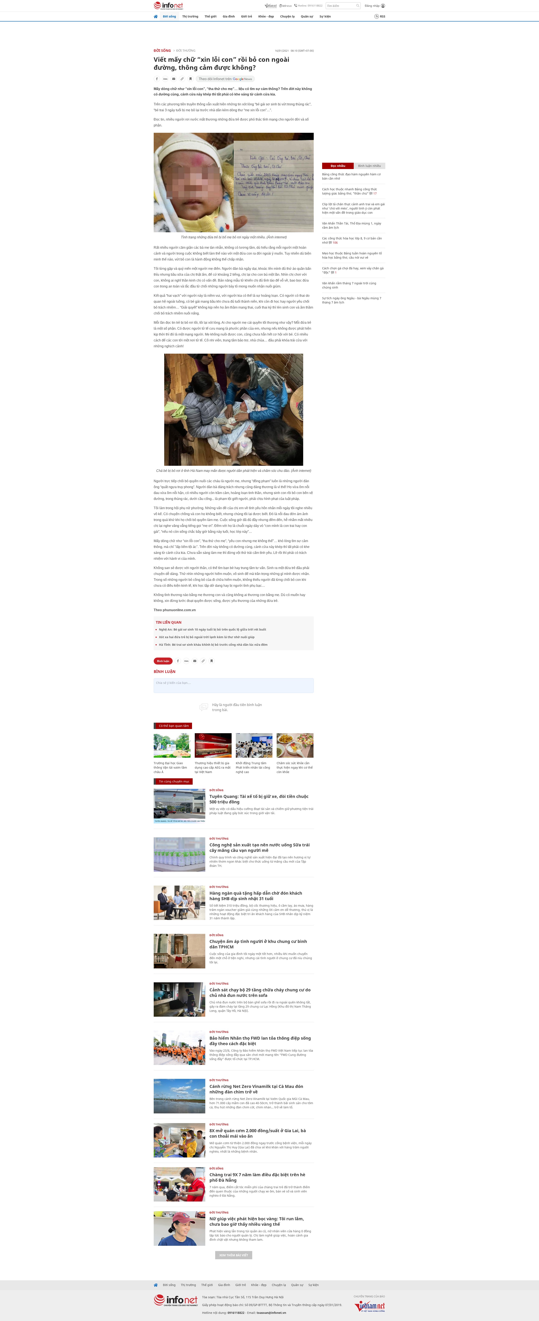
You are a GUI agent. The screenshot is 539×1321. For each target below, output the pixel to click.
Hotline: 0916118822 (310, 5)
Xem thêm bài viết (233, 1255)
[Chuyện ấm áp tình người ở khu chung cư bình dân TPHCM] (179, 951)
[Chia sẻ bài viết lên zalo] (165, 79)
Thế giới (210, 16)
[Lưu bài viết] (190, 79)
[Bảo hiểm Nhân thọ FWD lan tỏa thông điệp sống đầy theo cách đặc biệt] (179, 1048)
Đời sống (169, 16)
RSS (382, 16)
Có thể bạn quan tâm (174, 726)
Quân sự (307, 16)
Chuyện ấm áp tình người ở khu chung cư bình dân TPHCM (258, 944)
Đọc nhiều (338, 166)
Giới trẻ (246, 16)
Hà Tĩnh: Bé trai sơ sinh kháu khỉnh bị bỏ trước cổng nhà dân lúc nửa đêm (213, 645)
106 (335, 242)
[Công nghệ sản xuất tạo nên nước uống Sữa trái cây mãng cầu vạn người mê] (179, 854)
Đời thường (185, 50)
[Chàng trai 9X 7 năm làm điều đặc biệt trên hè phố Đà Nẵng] (179, 1184)
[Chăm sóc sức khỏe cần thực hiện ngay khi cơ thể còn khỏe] (295, 745)
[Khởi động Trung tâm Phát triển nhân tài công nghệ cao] (254, 745)
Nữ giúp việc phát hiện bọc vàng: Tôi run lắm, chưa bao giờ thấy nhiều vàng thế (256, 1221)
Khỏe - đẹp (266, 16)
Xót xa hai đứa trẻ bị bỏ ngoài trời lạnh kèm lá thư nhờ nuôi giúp (207, 637)
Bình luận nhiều (369, 166)
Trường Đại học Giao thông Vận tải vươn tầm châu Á (170, 767)
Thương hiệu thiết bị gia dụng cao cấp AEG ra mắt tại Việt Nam (213, 767)
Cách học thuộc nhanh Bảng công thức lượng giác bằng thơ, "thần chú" (349, 191)
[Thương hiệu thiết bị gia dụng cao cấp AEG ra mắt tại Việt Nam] (213, 745)
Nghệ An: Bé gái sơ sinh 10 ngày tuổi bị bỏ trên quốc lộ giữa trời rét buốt (212, 629)
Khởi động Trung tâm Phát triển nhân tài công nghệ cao (253, 767)
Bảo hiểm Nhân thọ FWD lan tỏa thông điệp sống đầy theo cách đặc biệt (260, 1040)
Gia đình (229, 16)
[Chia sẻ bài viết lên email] (174, 79)
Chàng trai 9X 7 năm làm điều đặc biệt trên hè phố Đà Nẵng (257, 1177)
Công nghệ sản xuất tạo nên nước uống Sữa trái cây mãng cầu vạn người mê (259, 847)
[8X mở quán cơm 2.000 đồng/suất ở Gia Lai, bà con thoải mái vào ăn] (179, 1140)
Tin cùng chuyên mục (174, 781)
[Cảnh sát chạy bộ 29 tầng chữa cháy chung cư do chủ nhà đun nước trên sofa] (179, 999)
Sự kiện (325, 16)
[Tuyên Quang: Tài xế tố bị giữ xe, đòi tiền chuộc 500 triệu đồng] (179, 806)
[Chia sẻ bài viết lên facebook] (157, 79)
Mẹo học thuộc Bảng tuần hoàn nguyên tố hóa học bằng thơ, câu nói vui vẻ (352, 255)
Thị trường (190, 16)
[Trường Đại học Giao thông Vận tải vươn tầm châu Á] (172, 745)
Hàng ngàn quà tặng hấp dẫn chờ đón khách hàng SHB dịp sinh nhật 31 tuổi (255, 895)
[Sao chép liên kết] (182, 79)
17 (374, 193)
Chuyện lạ (287, 16)
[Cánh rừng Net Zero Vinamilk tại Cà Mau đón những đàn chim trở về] (179, 1096)
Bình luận (163, 661)
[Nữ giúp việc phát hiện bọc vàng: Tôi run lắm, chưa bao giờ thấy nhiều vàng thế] (179, 1228)
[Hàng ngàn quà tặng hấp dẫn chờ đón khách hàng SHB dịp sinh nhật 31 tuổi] (179, 903)
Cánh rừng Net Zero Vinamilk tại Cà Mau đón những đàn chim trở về (256, 1089)
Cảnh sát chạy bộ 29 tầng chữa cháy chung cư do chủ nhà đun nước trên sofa (260, 992)
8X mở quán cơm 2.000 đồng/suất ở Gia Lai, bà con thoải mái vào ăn (257, 1133)
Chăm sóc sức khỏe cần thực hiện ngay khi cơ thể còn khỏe (295, 767)
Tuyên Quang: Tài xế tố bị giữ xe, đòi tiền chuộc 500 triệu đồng (258, 799)
